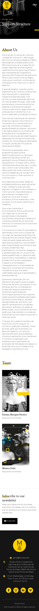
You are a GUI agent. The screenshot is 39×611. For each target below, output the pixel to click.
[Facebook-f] (8, 590)
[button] (35, 5)
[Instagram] (16, 590)
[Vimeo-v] (30, 590)
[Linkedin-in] (23, 590)
